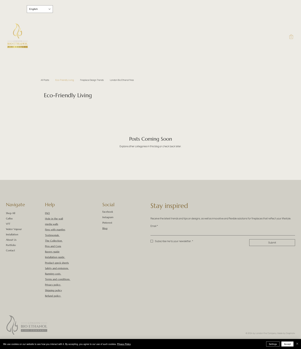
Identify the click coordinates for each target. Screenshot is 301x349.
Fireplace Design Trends (92, 79)
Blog (104, 228)
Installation (12, 234)
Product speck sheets (57, 262)
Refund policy (53, 295)
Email (154, 226)
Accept (287, 344)
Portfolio (11, 245)
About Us (11, 239)
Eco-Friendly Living (64, 79)
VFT (8, 223)
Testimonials (52, 235)
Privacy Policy (124, 344)
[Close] (297, 343)
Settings (273, 344)
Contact (10, 250)
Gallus (9, 218)
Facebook (107, 211)
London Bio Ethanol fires (122, 79)
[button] (291, 36)
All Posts (45, 79)
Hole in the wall (54, 218)
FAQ (47, 213)
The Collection (53, 240)
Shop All (10, 213)
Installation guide (55, 257)
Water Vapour (14, 229)
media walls (51, 224)
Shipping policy (53, 290)
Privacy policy (52, 284)
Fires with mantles (55, 229)
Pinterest (107, 222)
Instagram (107, 217)
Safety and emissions (56, 268)
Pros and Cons (53, 246)
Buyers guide (52, 251)
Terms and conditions (57, 279)
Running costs (53, 273)
